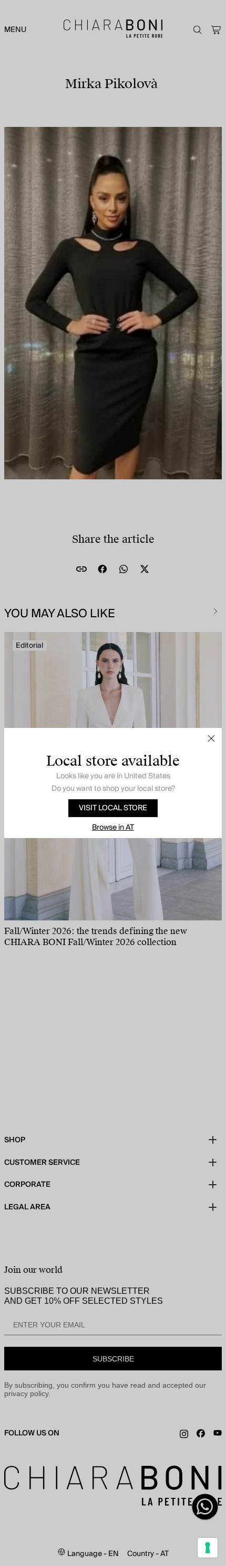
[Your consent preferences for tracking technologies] (208, 1548)
